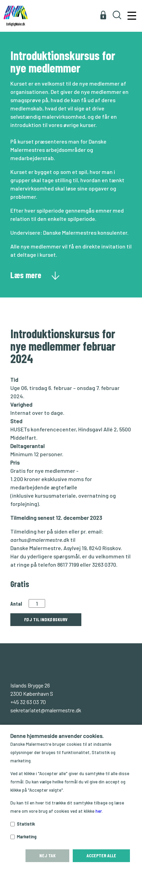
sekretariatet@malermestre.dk (45, 710)
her (98, 811)
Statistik (26, 824)
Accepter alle (101, 855)
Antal (16, 603)
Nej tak (47, 855)
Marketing (27, 836)
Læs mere (26, 274)
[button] (130, 12)
